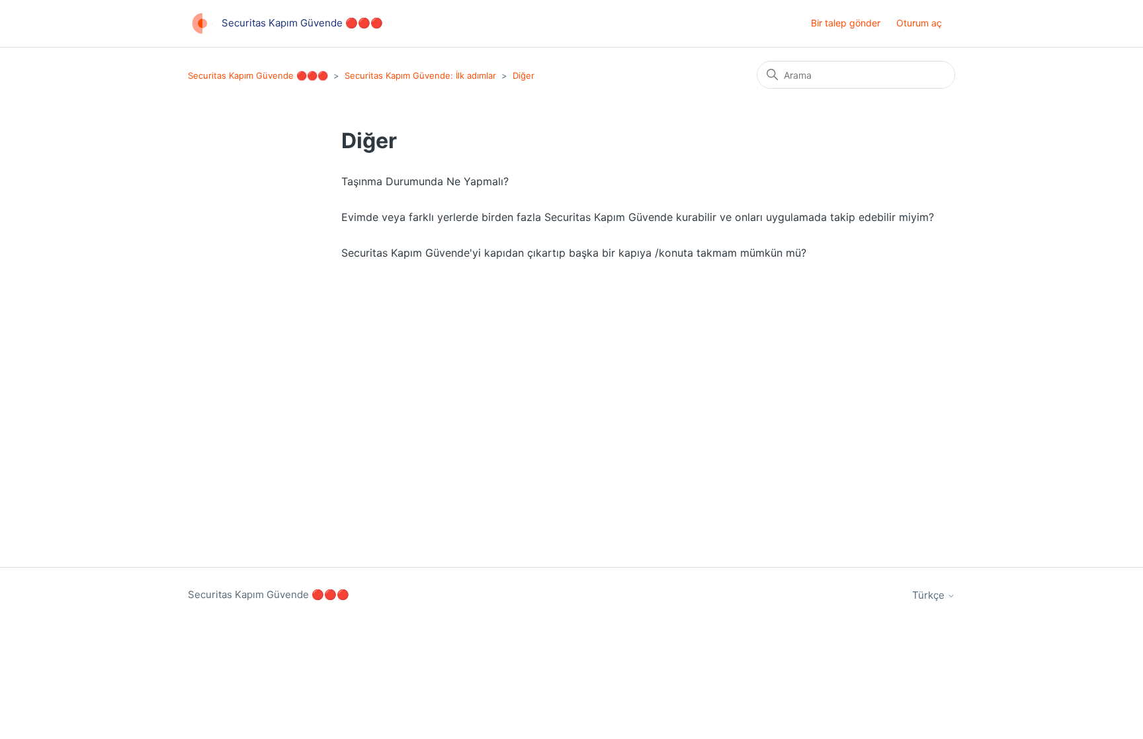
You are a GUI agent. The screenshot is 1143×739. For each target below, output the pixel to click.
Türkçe (929, 595)
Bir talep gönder (845, 22)
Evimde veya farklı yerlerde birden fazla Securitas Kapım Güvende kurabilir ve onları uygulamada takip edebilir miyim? (637, 217)
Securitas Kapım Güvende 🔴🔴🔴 (258, 75)
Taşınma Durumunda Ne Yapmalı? (425, 181)
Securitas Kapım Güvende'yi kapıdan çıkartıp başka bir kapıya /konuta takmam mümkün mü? (573, 252)
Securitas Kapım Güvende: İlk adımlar (420, 75)
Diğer (523, 75)
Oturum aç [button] (919, 22)
